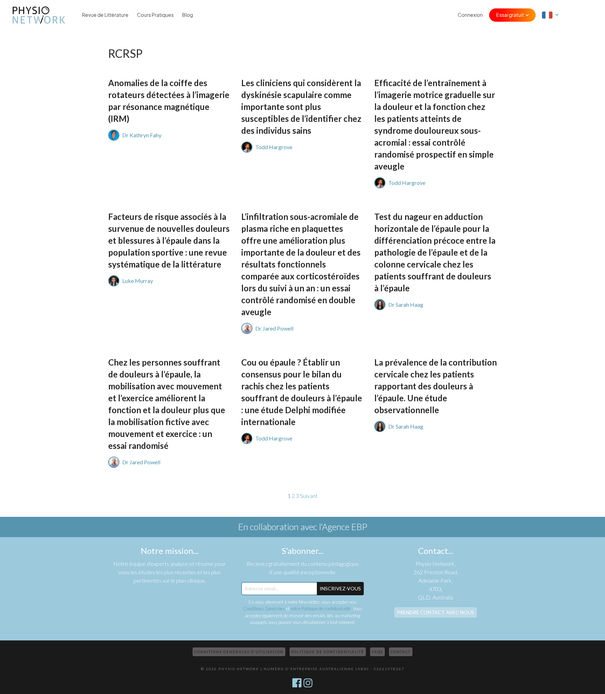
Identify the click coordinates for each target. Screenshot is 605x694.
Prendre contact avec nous (435, 612)
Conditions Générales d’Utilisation (239, 652)
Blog (187, 15)
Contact (401, 652)
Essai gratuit (510, 15)
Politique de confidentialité (327, 652)
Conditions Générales (264, 608)
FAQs (377, 652)
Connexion (470, 15)
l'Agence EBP (343, 526)
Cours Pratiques (155, 15)
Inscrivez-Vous (340, 588)
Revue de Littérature (105, 15)
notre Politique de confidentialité (321, 608)
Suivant (309, 495)
